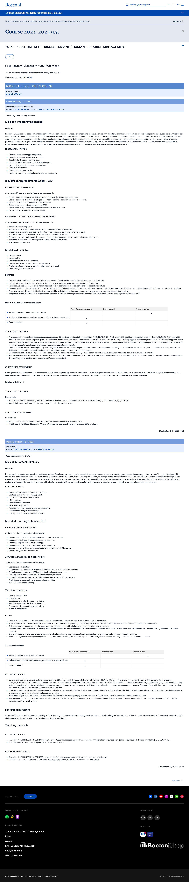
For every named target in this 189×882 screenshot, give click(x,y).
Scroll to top (176, 780)
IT (173, 5)
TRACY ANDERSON (21, 449)
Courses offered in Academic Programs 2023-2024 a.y (72, 21)
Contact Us (177, 21)
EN (169, 5)
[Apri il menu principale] (182, 4)
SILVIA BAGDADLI (13, 94)
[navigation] (94, 13)
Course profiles (31, 21)
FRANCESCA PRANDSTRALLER (51, 109)
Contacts (30, 796)
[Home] (13, 5)
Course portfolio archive (45, 21)
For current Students (17, 21)
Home (7, 21)
